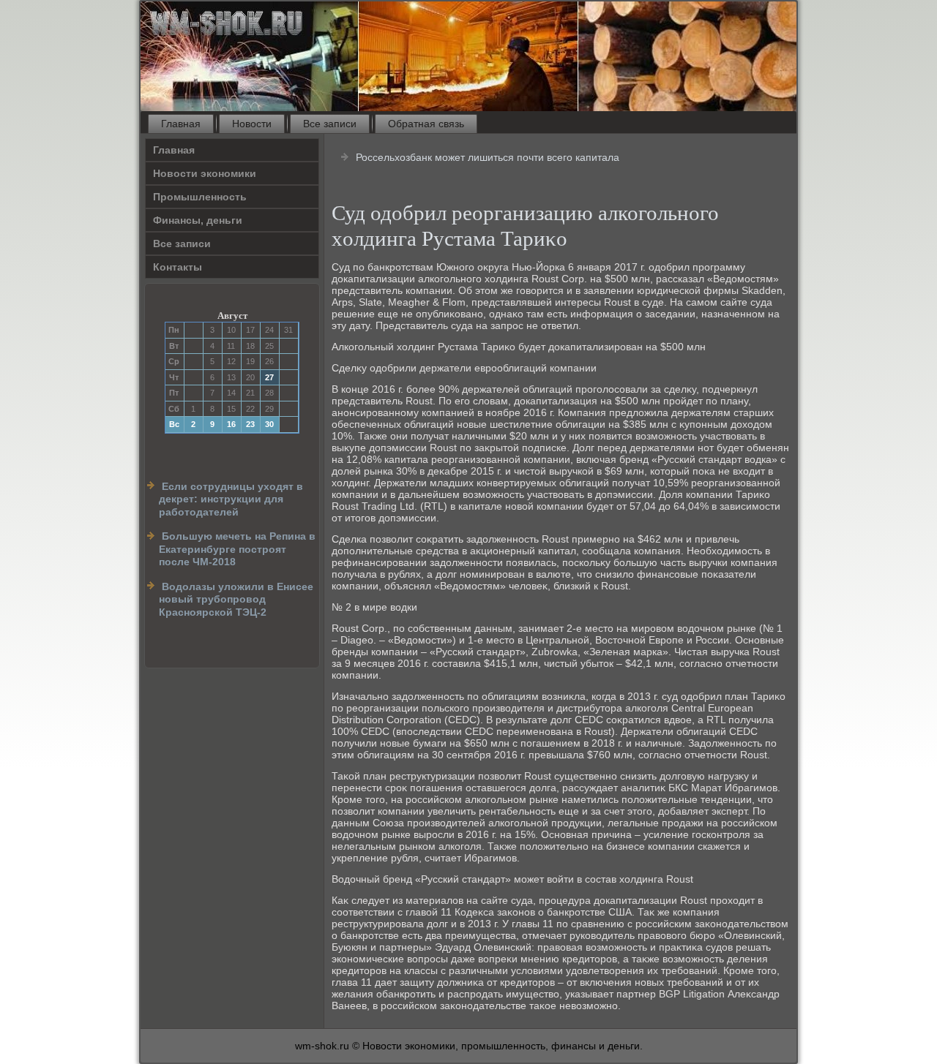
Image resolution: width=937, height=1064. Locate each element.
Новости (252, 123)
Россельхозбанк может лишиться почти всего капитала (487, 157)
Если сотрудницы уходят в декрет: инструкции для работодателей (231, 499)
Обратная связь (426, 123)
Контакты (177, 267)
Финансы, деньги (197, 220)
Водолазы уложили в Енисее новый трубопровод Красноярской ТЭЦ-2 (236, 599)
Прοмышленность (200, 197)
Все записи (329, 123)
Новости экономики (204, 173)
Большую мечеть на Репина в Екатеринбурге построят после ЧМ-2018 (237, 548)
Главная (181, 123)
